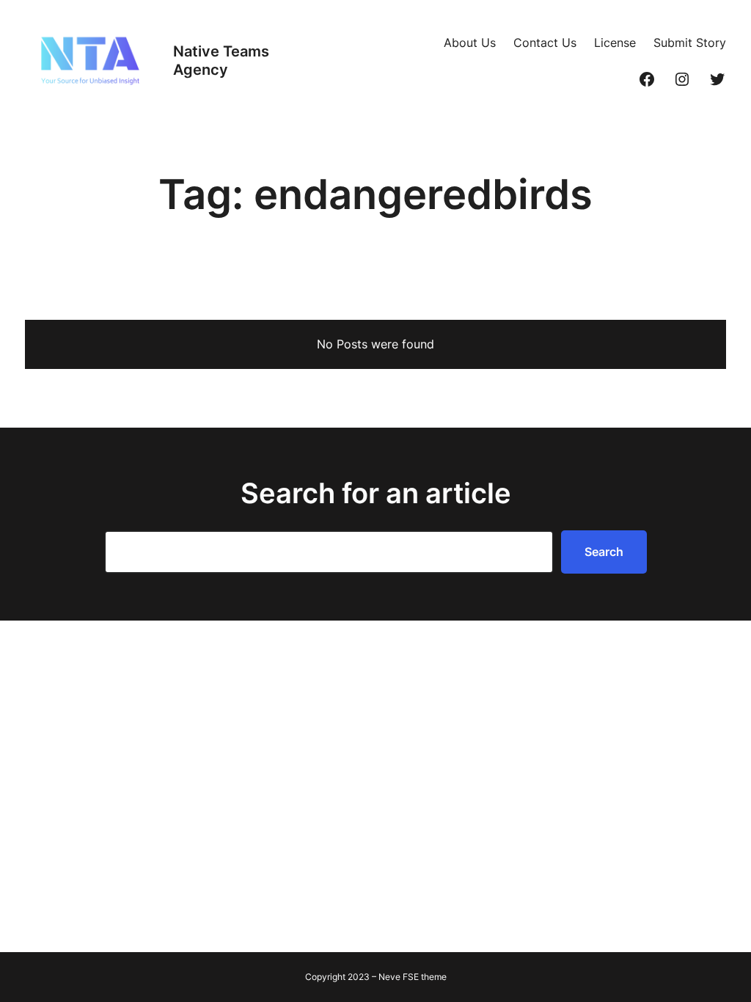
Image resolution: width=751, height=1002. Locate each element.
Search (604, 551)
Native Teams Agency (221, 60)
